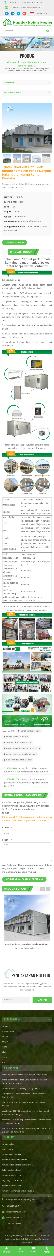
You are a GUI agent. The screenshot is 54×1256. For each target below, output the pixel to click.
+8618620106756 (34, 2)
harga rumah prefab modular (19, 760)
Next (48, 889)
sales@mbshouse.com (31, 7)
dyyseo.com (27, 1242)
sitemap (5, 1057)
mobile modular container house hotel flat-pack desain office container (26, 770)
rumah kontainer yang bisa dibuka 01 (18, 1191)
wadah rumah (30, 62)
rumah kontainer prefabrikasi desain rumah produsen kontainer (27, 944)
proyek (5, 1041)
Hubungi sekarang (15, 242)
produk (15, 62)
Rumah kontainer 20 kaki (17, 736)
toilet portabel (8, 1149)
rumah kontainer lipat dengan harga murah (21, 1088)
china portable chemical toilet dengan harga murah (25, 1074)
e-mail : (7, 827)
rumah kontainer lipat (11, 1175)
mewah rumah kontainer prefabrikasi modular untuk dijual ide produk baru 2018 (26, 783)
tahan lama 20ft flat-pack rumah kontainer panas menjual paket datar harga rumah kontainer (27, 818)
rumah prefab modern (11, 1154)
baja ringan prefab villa (12, 1180)
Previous (42, 889)
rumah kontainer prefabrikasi (14, 1159)
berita (4, 1047)
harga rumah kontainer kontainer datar (23, 748)
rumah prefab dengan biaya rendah (18, 1165)
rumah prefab (8, 1144)
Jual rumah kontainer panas (18, 742)
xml (3, 1062)
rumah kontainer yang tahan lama (21, 754)
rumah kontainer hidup (31, 731)
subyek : (7, 813)
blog (4, 1052)
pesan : (7, 840)
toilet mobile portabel (11, 1170)
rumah (5, 1026)
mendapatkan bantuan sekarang (24, 879)
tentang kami (8, 1031)
